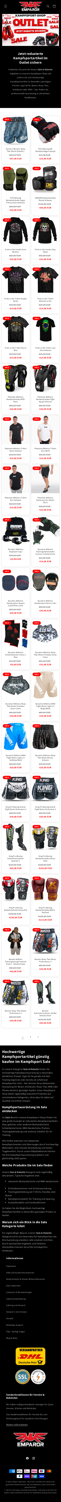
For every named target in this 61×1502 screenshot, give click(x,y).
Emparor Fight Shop (19, 1482)
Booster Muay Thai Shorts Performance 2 (45, 960)
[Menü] (6, 6)
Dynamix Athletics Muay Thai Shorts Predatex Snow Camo (45, 654)
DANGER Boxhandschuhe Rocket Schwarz (45, 199)
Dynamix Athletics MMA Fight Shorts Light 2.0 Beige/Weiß (45, 706)
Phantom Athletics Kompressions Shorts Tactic (45, 499)
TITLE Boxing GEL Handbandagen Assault (45, 149)
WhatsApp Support (14, 1325)
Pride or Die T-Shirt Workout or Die (45, 299)
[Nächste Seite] (38, 1037)
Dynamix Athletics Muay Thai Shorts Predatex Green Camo (15, 706)
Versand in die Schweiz (16, 1311)
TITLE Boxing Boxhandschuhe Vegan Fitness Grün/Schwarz (15, 200)
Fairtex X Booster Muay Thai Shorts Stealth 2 (15, 149)
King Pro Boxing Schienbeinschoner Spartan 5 (15, 858)
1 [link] (22, 1037)
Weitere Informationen (17, 1424)
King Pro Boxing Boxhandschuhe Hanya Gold (45, 858)
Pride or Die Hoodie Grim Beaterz (15, 250)
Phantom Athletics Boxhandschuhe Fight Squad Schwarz (45, 399)
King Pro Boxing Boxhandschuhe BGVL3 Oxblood (45, 909)
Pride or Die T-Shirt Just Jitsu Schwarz (45, 349)
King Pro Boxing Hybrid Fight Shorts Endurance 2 (45, 808)
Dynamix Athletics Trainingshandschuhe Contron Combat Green (45, 551)
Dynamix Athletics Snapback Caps (15, 550)
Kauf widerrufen (13, 1285)
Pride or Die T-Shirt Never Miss (16, 349)
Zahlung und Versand (15, 1305)
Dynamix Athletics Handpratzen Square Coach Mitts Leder (16, 603)
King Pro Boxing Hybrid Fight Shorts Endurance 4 (15, 808)
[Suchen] (48, 6)
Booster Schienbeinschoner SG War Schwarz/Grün (45, 1012)
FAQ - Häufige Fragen (15, 1331)
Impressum (11, 1266)
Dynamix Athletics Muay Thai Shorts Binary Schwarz (45, 757)
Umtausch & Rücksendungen (19, 1292)
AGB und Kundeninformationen (20, 1272)
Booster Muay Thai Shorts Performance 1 (15, 1011)
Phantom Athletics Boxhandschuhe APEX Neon (16, 399)
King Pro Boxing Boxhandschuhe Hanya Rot (15, 908)
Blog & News (11, 1338)
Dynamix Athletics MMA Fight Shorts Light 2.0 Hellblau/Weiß (16, 757)
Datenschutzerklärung (16, 1298)
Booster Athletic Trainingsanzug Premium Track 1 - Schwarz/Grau (15, 961)
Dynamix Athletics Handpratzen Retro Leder (45, 601)
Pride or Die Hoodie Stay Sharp (45, 250)
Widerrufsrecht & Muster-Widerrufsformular (25, 1279)
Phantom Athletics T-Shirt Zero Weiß (45, 449)
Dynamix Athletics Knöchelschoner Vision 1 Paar (15, 654)
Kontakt (9, 1318)
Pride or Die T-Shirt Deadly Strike (15, 299)
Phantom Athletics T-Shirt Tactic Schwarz (16, 449)
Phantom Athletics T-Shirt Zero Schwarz (16, 498)
